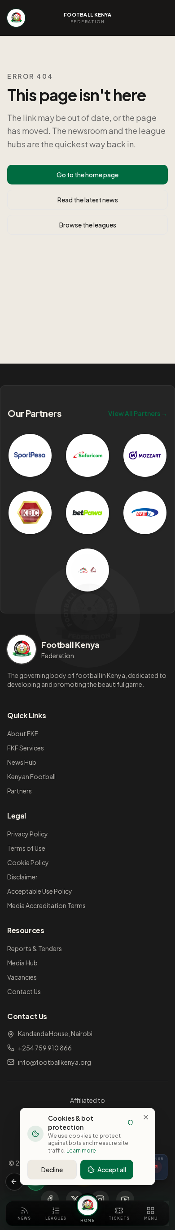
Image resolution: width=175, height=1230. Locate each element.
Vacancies (22, 977)
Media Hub (22, 963)
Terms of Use (26, 848)
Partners (19, 791)
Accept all (111, 1170)
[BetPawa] (87, 512)
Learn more (81, 1150)
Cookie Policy (28, 862)
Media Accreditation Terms (46, 905)
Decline (52, 1170)
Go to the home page (87, 175)
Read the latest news (87, 200)
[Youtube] (125, 1200)
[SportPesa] (30, 455)
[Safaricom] (87, 455)
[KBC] (30, 512)
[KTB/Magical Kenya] (87, 570)
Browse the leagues (87, 225)
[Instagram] (100, 1200)
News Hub (21, 762)
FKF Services (25, 748)
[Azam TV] (144, 512)
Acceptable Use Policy (39, 891)
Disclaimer (22, 877)
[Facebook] (50, 1200)
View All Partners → (137, 413)
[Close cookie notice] (146, 1117)
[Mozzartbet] (144, 455)
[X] (75, 1200)
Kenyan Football (31, 776)
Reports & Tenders (34, 948)
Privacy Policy (27, 834)
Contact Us (24, 991)
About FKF (22, 733)
